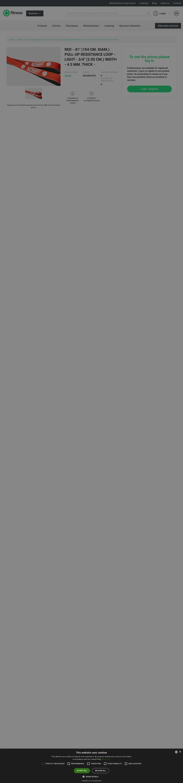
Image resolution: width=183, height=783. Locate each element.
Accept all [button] (82, 770)
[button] (91, 776)
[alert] (91, 391)
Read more (106, 759)
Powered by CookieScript (92, 781)
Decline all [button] (100, 770)
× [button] (180, 752)
